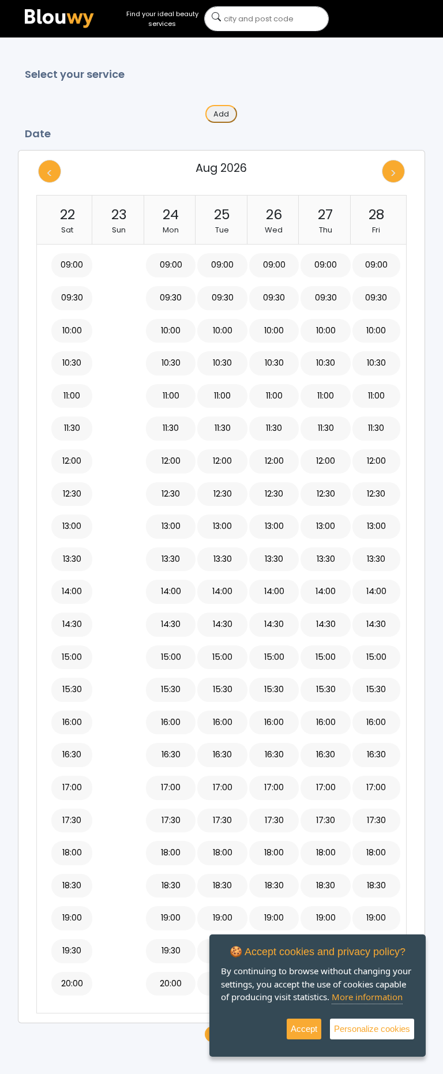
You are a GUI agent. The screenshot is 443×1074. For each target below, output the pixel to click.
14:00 (72, 591)
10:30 (71, 363)
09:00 (72, 265)
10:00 (72, 330)
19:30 (71, 950)
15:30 (72, 689)
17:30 (71, 820)
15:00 (72, 657)
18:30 (71, 885)
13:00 (71, 526)
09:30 (72, 297)
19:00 (72, 917)
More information (367, 996)
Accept (304, 1029)
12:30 (72, 494)
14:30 (72, 624)
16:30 (71, 754)
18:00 (72, 852)
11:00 (71, 395)
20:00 (72, 983)
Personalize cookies (372, 1029)
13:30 (72, 559)
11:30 (72, 428)
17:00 (72, 787)
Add (221, 114)
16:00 (72, 722)
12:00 (71, 461)
